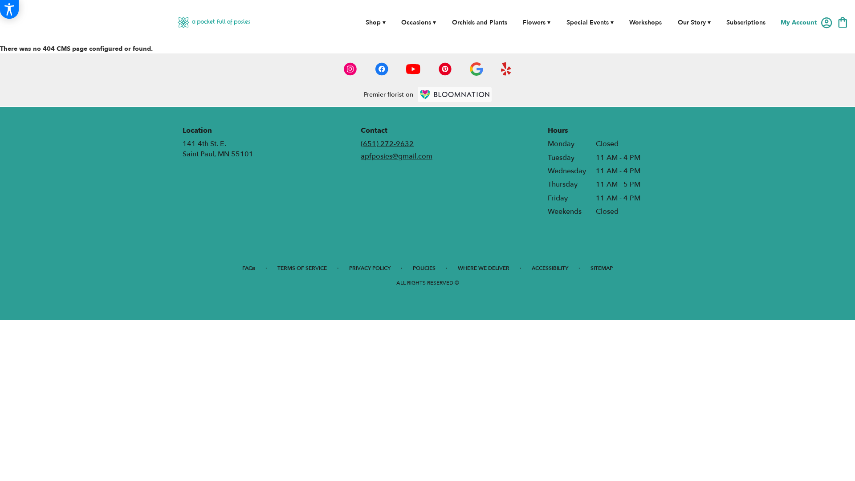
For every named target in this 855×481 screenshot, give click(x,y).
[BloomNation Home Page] (455, 94)
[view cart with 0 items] (842, 21)
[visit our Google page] (476, 69)
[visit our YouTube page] (413, 69)
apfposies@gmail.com (396, 156)
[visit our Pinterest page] (445, 69)
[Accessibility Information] (9, 9)
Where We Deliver (483, 268)
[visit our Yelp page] (506, 69)
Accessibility (550, 268)
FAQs (248, 268)
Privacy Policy (370, 268)
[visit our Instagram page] (350, 69)
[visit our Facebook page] (381, 69)
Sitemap (601, 268)
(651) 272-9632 (387, 144)
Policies (424, 268)
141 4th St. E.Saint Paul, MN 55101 (218, 149)
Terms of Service (302, 268)
